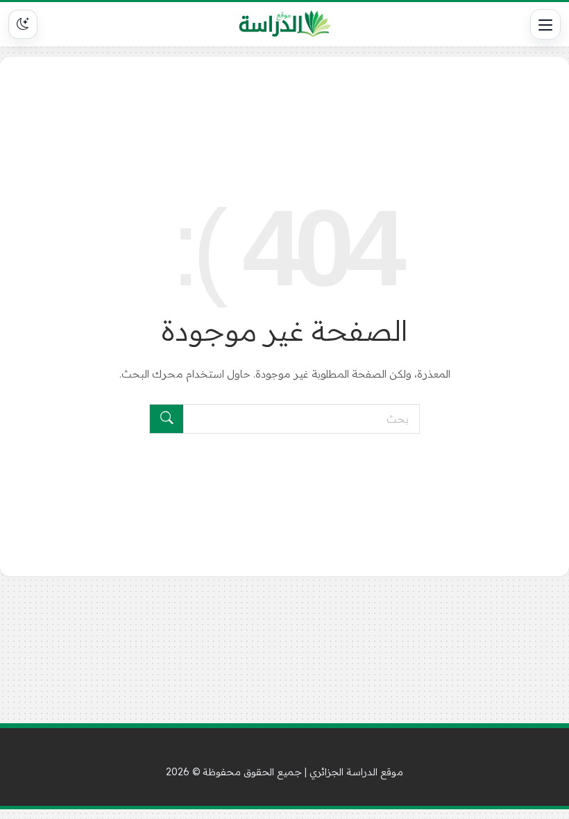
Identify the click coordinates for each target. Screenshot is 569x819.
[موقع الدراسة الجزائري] (285, 24)
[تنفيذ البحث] (166, 419)
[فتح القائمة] (545, 24)
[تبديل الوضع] (22, 24)
